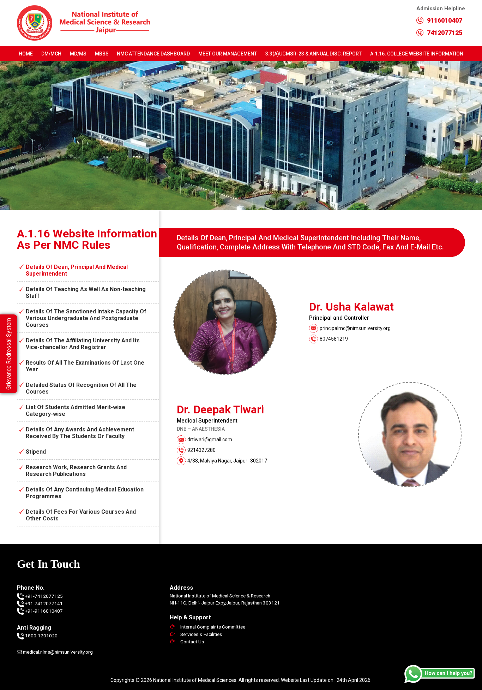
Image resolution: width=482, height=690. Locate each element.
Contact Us (192, 641)
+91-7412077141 (44, 603)
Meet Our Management (227, 54)
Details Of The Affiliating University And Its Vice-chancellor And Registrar (83, 343)
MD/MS (78, 54)
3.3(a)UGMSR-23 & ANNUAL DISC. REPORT (313, 54)
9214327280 (201, 450)
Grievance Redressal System (8, 354)
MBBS (102, 54)
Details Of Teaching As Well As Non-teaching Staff (86, 292)
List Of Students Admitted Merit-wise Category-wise (75, 410)
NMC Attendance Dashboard (153, 54)
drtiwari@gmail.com (209, 439)
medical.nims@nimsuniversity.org (57, 652)
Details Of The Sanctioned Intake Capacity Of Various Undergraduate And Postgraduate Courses (86, 318)
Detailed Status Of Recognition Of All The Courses (81, 388)
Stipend (36, 451)
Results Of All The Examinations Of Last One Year (85, 366)
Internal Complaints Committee (212, 627)
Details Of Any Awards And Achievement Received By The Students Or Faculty (80, 433)
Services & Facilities (201, 634)
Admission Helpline (440, 14)
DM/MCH (51, 54)
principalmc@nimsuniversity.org (355, 328)
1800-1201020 (41, 635)
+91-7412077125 (44, 596)
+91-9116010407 (44, 611)
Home (26, 54)
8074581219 (334, 339)
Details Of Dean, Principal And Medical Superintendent (77, 270)
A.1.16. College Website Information (416, 54)
